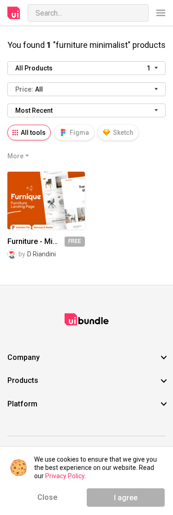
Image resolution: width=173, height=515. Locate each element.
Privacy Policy (64, 476)
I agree (125, 497)
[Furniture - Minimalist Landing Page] (46, 200)
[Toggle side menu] (161, 13)
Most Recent (34, 110)
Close (47, 497)
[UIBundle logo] (13, 12)
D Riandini (41, 254)
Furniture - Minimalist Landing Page (36, 241)
